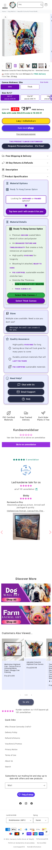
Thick (30, 87)
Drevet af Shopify (28, 839)
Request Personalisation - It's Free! (26, 146)
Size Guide (44, 82)
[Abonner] (44, 785)
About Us (9, 761)
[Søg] (41, 5)
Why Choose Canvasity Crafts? (18, 727)
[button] (5, 5)
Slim (10, 87)
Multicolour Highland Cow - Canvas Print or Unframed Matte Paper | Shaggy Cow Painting (12, 668)
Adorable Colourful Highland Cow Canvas (35, 663)
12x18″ (29, 97)
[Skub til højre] (49, 66)
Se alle (26, 702)
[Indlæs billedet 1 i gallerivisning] (8, 65)
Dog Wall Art (12, 11)
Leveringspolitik (19, 847)
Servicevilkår (41, 843)
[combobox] (30, 5)
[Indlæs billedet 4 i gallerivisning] (34, 65)
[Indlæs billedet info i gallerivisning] (15, 65)
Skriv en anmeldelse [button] (26, 444)
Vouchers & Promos (13, 744)
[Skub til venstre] (3, 66)
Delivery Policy (11, 732)
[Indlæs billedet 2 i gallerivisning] (21, 65)
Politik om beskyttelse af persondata (21, 843)
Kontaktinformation (34, 847)
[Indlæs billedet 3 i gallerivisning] (28, 65)
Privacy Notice (11, 749)
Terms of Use (10, 755)
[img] (26, 486)
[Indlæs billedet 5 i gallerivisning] (41, 65)
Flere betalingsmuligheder (26, 134)
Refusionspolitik (42, 839)
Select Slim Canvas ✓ (26, 295)
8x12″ (10, 97)
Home (4, 11)
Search (8, 767)
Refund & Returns (12, 738)
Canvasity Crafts (15, 839)
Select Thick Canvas (26, 301)
